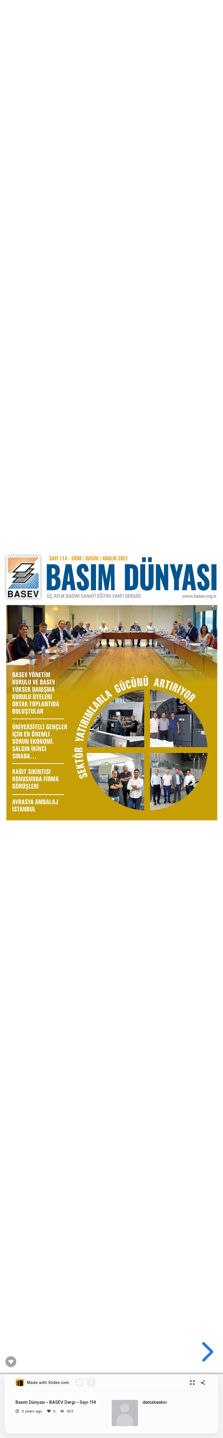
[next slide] (206, 1352)
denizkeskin (155, 1402)
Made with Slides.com (48, 1382)
